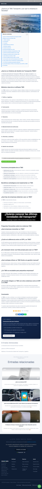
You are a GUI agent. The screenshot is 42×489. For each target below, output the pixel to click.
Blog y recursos (25, 464)
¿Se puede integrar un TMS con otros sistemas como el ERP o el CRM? (16, 63)
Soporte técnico (36, 464)
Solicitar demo (36, 461)
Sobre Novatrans (25, 461)
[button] (40, 4)
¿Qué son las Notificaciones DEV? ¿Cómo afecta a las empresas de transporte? (21, 403)
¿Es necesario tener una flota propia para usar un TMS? (13, 58)
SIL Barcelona (25, 466)
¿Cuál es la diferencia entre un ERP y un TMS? (11, 57)
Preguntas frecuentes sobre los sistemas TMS (11, 54)
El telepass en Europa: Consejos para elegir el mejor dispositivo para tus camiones (21, 425)
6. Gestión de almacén (7, 47)
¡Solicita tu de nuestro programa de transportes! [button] (16, 158)
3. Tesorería (5, 43)
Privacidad (35, 471)
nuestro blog (22, 307)
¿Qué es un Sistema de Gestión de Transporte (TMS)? (12, 36)
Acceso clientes (36, 466)
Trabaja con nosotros (24, 469)
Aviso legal (35, 469)
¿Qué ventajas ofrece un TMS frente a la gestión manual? (13, 60)
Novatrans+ (14, 461)
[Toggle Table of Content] (26, 34)
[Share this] (19, 314)
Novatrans (15, 90)
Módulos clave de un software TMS (9, 38)
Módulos (13, 466)
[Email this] (16, 314)
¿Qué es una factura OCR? (21, 382)
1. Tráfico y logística (6, 39)
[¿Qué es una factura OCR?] (21, 374)
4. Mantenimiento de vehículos (8, 44)
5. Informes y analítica (7, 46)
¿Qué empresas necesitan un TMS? (10, 55)
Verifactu (13, 464)
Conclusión (5, 65)
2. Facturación (5, 41)
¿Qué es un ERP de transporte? (8, 348)
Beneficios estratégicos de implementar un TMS (12, 51)
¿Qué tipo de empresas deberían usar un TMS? (11, 52)
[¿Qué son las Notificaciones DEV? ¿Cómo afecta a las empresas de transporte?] (21, 395)
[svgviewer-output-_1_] (4, 3)
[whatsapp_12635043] (39, 486)
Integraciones (14, 469)
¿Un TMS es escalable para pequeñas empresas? (11, 62)
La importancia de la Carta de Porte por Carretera (12, 345)
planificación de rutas (28, 103)
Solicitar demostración (8, 335)
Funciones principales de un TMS (9, 49)
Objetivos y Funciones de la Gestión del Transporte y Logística (14, 351)
